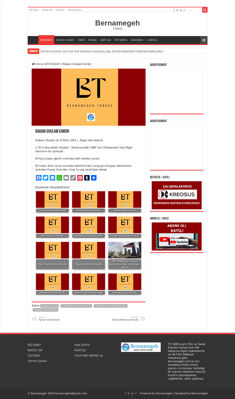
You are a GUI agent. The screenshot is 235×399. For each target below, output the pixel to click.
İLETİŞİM (60, 10)
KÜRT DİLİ (105, 40)
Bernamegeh (117, 23)
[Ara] (204, 10)
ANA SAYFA (33, 39)
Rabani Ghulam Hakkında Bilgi (111, 306)
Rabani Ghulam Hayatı (46, 310)
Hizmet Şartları (75, 10)
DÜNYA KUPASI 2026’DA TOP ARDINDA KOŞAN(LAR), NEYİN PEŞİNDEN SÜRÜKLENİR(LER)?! (102, 51)
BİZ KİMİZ (33, 10)
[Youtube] (180, 10)
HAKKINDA (136, 40)
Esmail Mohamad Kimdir (125, 318)
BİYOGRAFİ (46, 40)
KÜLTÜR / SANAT (65, 40)
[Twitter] (177, 10)
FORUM (92, 40)
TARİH (81, 40)
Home (39, 64)
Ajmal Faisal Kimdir (49, 318)
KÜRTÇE (152, 40)
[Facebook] (174, 10)
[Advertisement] (176, 90)
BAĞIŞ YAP (47, 10)
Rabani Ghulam (50, 306)
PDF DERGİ (121, 40)
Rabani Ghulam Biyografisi (77, 306)
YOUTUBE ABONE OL (88, 355)
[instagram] (184, 10)
